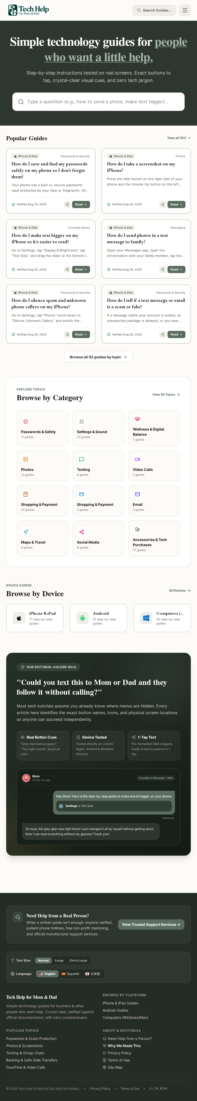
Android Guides (115, 1010)
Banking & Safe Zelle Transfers (31, 1060)
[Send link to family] (67, 204)
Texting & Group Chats (25, 1053)
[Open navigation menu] (185, 10)
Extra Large (78, 960)
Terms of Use (130, 1088)
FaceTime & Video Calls (25, 1067)
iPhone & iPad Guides (120, 1003)
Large (59, 960)
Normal (43, 960)
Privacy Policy (100, 1088)
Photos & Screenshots (24, 1045)
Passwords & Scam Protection (31, 1038)
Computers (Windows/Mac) (125, 1017)
